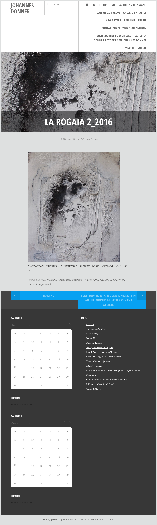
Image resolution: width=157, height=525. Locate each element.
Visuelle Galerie (135, 48)
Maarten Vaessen (94, 361)
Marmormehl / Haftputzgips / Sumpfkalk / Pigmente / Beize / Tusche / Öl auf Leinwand (84, 279)
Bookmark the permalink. (40, 284)
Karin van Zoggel (94, 356)
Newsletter (113, 20)
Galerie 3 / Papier (134, 13)
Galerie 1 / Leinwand (132, 5)
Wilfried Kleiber (93, 388)
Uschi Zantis (92, 374)
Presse (142, 20)
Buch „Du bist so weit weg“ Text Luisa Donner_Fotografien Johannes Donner (120, 38)
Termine (129, 20)
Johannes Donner (22, 8)
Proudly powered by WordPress (58, 519)
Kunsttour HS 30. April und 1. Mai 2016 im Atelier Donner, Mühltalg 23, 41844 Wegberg (108, 300)
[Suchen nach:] (62, 4)
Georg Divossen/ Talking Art (99, 347)
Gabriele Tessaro (94, 342)
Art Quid (90, 324)
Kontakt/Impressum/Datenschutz (124, 28)
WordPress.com (105, 519)
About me (109, 5)
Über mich (93, 5)
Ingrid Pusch (92, 351)
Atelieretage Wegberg (96, 328)
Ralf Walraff (92, 370)
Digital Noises (93, 338)
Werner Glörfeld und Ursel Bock (101, 379)
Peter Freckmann (94, 365)
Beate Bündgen (93, 333)
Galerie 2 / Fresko (108, 13)
